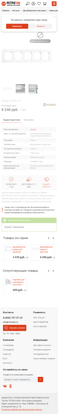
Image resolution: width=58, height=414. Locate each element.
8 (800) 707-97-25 (12, 317)
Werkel (33, 129)
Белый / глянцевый (14, 227)
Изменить (17, 26)
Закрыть (41, 26)
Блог (5, 358)
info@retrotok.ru (10, 322)
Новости (7, 354)
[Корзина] (44, 3)
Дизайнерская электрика (34, 10)
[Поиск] (27, 3)
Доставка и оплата (42, 345)
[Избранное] (39, 3)
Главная (5, 10)
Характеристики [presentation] (11, 120)
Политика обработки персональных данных (21, 409)
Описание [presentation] (28, 120)
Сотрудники (8, 350)
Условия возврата (42, 350)
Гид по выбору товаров (44, 358)
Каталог (16, 10)
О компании (8, 345)
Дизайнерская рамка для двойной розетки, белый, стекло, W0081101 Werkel (19, 249)
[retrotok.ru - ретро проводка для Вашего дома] (10, 3)
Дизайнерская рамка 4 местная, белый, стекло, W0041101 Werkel (46, 249)
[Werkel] (50, 104)
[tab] (11, 120)
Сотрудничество (41, 354)
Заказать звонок (17, 328)
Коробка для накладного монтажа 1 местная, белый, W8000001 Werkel (19, 282)
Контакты (7, 363)
